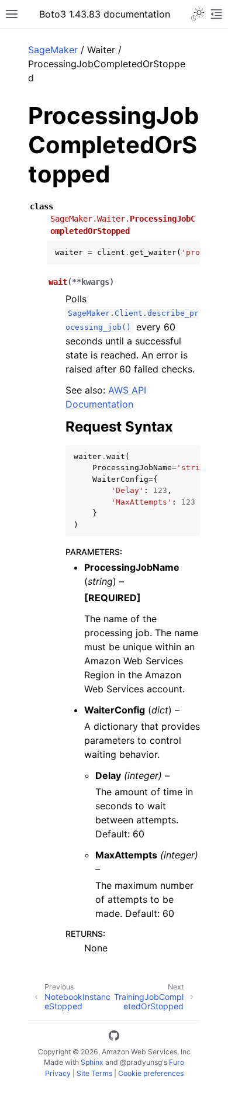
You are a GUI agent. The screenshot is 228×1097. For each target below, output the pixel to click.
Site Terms (94, 1073)
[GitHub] (114, 1037)
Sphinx (92, 1062)
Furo (176, 1062)
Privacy (58, 1073)
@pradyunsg (141, 1062)
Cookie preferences (151, 1073)
